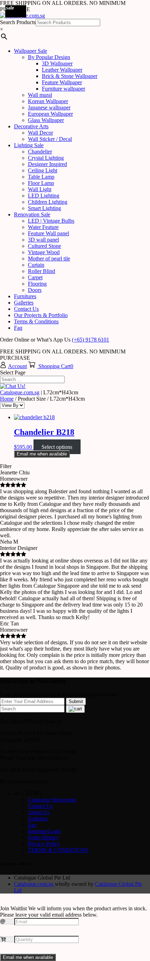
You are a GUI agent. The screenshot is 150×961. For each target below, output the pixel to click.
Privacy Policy (44, 844)
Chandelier (40, 152)
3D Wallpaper (57, 63)
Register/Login (44, 831)
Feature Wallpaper (62, 82)
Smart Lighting (44, 208)
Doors (35, 290)
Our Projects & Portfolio (41, 315)
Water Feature (43, 227)
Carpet (35, 277)
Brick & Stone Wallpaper (69, 76)
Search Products (18, 22)
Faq (18, 328)
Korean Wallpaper (48, 101)
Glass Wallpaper (46, 120)
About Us (39, 812)
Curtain (36, 265)
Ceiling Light (42, 170)
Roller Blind (41, 271)
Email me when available (42, 454)
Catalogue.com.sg (19, 392)
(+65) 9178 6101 (90, 340)
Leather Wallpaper (62, 70)
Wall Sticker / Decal (50, 139)
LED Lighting (43, 196)
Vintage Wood (44, 252)
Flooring (37, 284)
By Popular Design (49, 57)
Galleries (23, 303)
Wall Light (39, 189)
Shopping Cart (54, 366)
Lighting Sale (29, 145)
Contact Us (26, 309)
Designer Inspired (47, 164)
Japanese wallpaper (49, 107)
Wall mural (40, 95)
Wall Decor (40, 133)
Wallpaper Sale (30, 51)
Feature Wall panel (48, 233)
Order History (43, 837)
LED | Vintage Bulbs (51, 221)
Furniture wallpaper (63, 89)
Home (7, 399)
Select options (57, 447)
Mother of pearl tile (49, 258)
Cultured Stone (44, 246)
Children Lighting (47, 202)
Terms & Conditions (36, 321)
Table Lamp (41, 177)
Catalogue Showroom (52, 800)
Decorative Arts (31, 126)
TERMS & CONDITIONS (58, 850)
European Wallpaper (50, 114)
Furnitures (25, 296)
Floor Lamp (41, 183)
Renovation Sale (32, 214)
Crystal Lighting (46, 158)
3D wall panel (43, 240)
